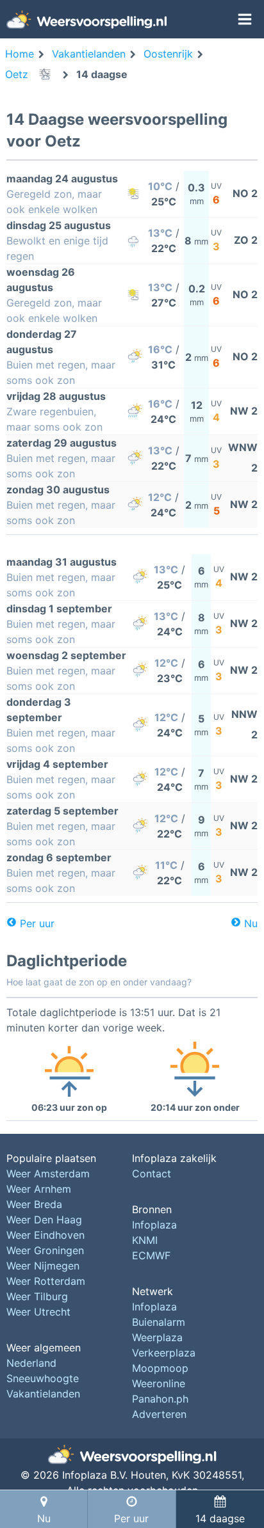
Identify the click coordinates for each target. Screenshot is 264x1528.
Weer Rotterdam (45, 1281)
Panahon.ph (160, 1398)
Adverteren (159, 1414)
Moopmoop (160, 1368)
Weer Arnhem (38, 1188)
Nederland (31, 1363)
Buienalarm (158, 1322)
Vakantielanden (43, 1393)
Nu (251, 923)
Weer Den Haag (44, 1219)
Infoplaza (154, 1224)
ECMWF (151, 1255)
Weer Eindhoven (45, 1235)
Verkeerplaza (163, 1352)
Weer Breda (34, 1204)
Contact (151, 1173)
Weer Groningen (45, 1250)
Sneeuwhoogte (42, 1378)
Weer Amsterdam (48, 1173)
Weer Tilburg (37, 1296)
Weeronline (158, 1383)
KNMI (145, 1240)
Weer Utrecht (38, 1311)
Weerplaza (157, 1337)
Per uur (37, 923)
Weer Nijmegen (42, 1265)
